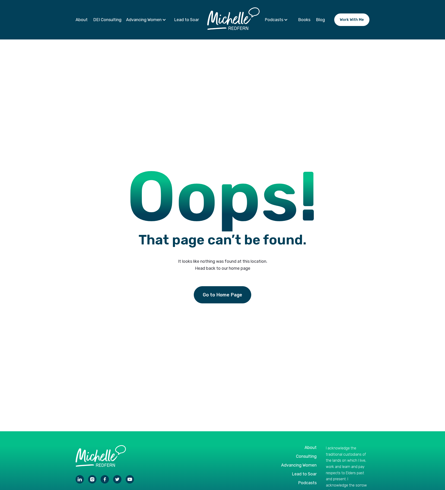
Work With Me (352, 19)
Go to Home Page (222, 295)
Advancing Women (299, 465)
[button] (147, 20)
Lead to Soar (186, 19)
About (82, 19)
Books (304, 19)
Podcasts (307, 482)
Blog (320, 19)
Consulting (306, 456)
